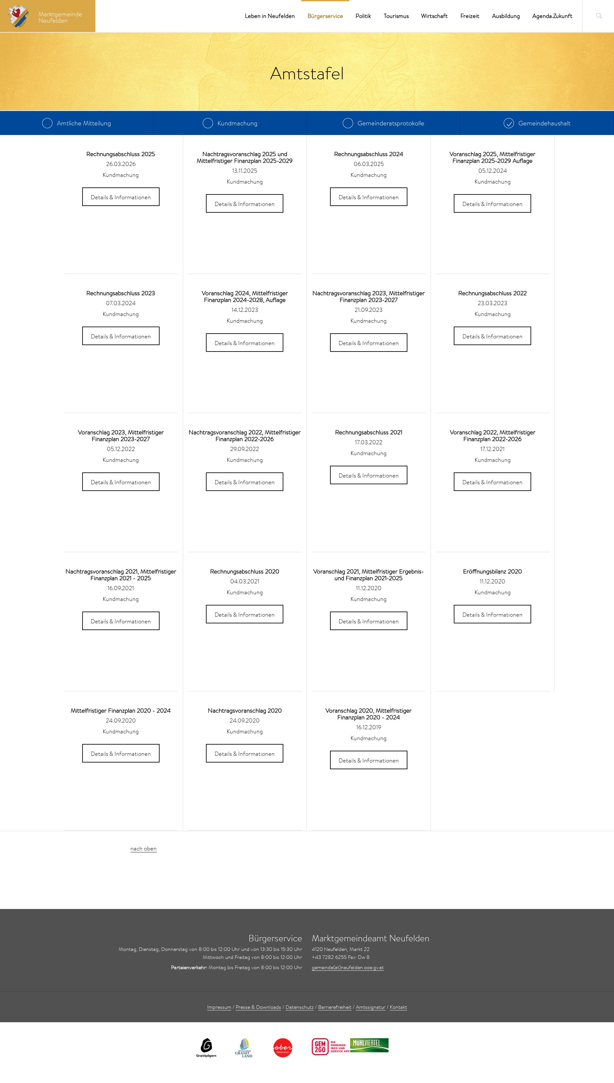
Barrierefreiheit (334, 1007)
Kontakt (398, 1007)
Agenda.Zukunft (552, 16)
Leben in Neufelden (270, 16)
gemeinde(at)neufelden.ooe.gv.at (348, 967)
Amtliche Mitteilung (83, 123)
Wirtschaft (434, 16)
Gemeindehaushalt (544, 123)
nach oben (143, 848)
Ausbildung (506, 16)
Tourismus (396, 16)
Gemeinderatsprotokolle (390, 123)
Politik (363, 16)
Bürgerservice (325, 16)
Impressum (219, 1007)
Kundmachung (236, 123)
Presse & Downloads (258, 1007)
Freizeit (469, 16)
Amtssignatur (370, 1007)
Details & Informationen (121, 197)
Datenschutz (300, 1007)
